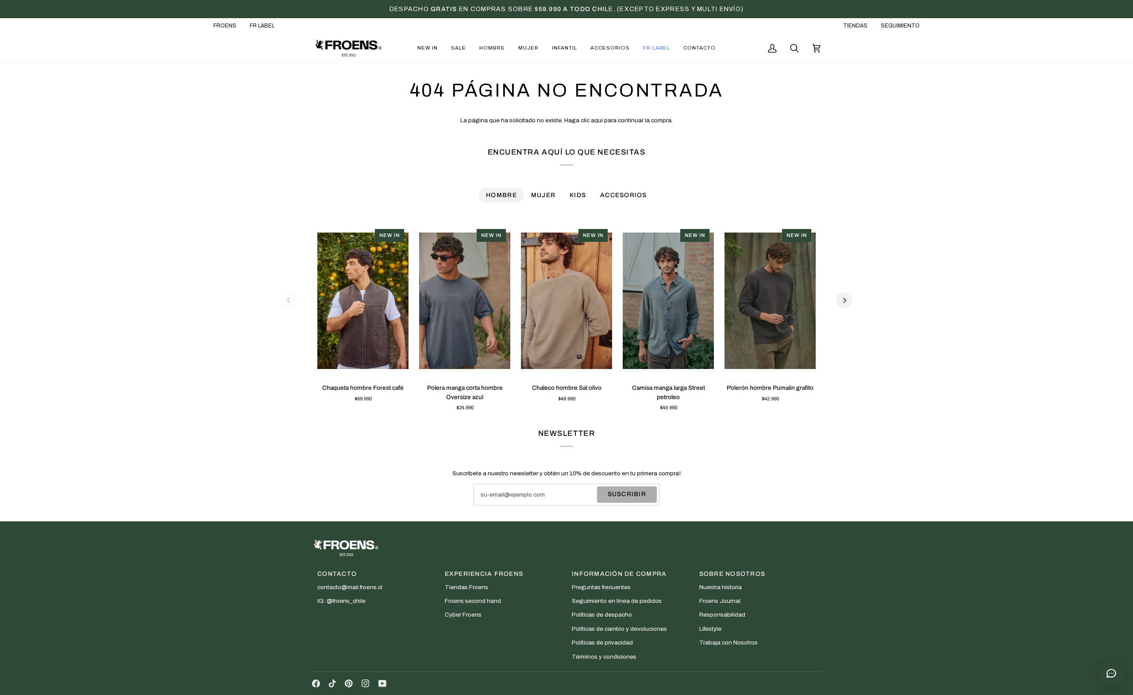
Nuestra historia (720, 587)
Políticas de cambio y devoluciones (619, 628)
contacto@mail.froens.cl (349, 587)
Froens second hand (473, 601)
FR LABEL (262, 26)
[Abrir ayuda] (1111, 673)
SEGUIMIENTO (900, 26)
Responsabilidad (722, 614)
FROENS (224, 26)
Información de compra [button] (619, 574)
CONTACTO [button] (337, 574)
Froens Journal (719, 601)
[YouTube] (382, 683)
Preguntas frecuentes (601, 587)
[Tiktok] (332, 683)
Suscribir (627, 494)
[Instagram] (366, 683)
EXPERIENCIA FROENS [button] (484, 574)
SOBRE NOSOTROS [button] (732, 574)
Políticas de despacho (602, 614)
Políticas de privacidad (602, 642)
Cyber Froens (463, 614)
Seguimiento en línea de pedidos (617, 601)
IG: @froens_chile (341, 601)
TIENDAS (855, 26)
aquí (597, 120)
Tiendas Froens (466, 587)
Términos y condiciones (604, 656)
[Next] (844, 300)
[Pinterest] (349, 683)
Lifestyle (710, 628)
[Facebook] (316, 683)
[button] (427, 48)
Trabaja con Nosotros (728, 642)
